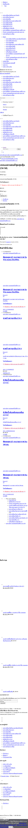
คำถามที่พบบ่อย (7, 769)
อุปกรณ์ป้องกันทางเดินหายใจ (17, 514)
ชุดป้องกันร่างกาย (7, 26)
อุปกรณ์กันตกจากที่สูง (8, 34)
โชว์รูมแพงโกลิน (7, 757)
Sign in (4, 104)
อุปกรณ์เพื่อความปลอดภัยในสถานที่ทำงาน (14, 30)
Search (4, 147)
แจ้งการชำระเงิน (7, 66)
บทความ (5, 64)
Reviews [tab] (5, 200)
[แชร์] (3, 817)
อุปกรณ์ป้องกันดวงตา (8, 17)
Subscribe (3, 703)
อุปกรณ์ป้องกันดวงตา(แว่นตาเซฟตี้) (18, 511)
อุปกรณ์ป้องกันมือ (7, 22)
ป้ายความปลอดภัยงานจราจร (17, 503)
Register (5, 109)
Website (2, 701)
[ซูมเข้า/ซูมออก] (0, 817)
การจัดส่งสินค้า (7, 766)
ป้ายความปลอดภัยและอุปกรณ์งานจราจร (13, 32)
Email (2, 700)
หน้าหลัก (2, 155)
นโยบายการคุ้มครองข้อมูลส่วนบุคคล (12, 773)
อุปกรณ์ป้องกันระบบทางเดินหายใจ (12, 21)
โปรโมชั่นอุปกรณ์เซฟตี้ (9, 63)
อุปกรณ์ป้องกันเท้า (8, 24)
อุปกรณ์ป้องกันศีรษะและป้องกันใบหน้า (16, 38)
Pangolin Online (5, 776)
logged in (8, 242)
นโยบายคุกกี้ (6, 771)
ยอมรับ (10, 827)
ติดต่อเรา (5, 2)
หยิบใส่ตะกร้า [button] (6, 373)
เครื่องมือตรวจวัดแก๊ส (8, 28)
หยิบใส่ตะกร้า (3, 196)
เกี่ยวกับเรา (6, 753)
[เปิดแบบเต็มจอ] (2, 817)
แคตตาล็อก (6, 61)
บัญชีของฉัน (6, 4)
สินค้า (4, 37)
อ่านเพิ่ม (5, 311)
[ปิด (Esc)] (5, 817)
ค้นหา (19, 149)
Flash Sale (12, 500)
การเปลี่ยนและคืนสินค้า (9, 767)
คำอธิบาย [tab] (5, 199)
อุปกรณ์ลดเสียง (7, 19)
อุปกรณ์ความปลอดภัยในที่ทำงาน (13, 155)
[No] (13, 827)
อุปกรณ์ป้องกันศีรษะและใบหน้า (11, 15)
